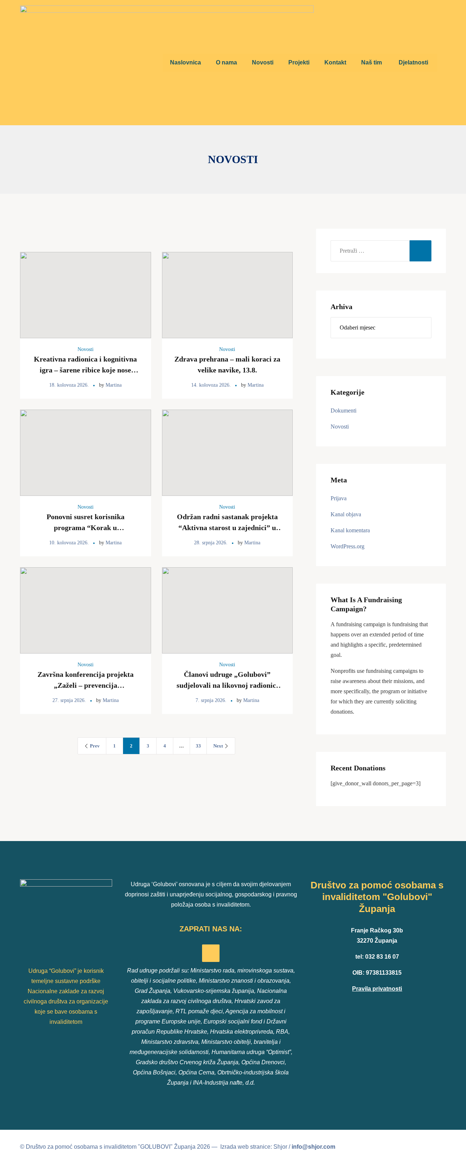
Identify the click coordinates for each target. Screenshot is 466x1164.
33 (198, 746)
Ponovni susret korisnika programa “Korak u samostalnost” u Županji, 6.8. (85, 527)
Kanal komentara (350, 530)
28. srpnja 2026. (211, 542)
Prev (95, 746)
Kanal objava (346, 514)
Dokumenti (343, 410)
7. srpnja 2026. (211, 700)
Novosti (86, 349)
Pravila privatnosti (377, 989)
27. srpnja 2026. (69, 700)
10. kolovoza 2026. (69, 542)
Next (218, 746)
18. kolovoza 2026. (69, 385)
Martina (114, 385)
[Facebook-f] (211, 953)
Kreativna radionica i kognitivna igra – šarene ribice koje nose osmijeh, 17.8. (85, 370)
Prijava (339, 498)
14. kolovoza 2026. (211, 385)
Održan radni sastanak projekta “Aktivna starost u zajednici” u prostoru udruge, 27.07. (227, 527)
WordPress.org (347, 546)
